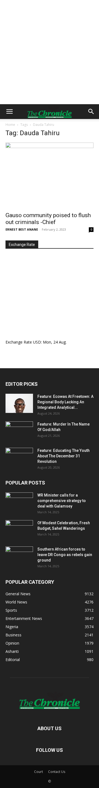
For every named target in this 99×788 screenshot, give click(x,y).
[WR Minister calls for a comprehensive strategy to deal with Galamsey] (19, 502)
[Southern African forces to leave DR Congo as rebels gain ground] (19, 556)
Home (10, 124)
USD (37, 342)
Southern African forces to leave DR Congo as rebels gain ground (64, 554)
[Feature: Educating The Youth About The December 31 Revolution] (19, 457)
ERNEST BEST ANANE (22, 229)
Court (38, 771)
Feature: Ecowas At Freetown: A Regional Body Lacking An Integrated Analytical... (65, 402)
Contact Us (56, 771)
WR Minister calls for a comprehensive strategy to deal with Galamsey (61, 500)
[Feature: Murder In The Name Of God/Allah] (19, 431)
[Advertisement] (49, 52)
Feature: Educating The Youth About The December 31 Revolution (63, 456)
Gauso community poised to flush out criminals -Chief (48, 218)
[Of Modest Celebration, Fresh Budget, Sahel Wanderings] (19, 529)
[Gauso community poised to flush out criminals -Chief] (50, 175)
